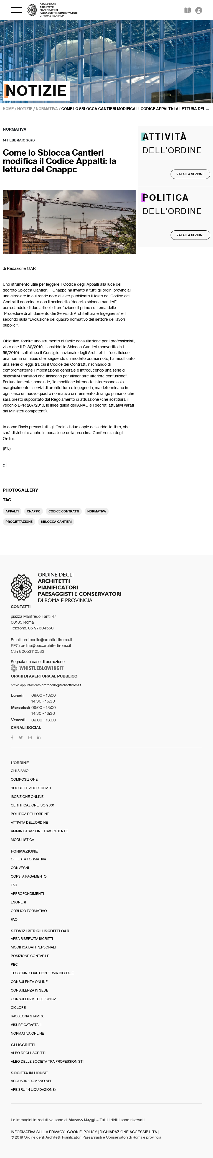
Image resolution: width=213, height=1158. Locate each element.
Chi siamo (20, 771)
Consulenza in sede (29, 990)
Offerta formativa (28, 859)
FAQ (14, 919)
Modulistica (22, 840)
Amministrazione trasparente (39, 831)
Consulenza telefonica (33, 999)
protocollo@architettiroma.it (61, 685)
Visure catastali (26, 1025)
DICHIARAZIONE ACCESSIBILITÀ (128, 1132)
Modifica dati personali (33, 947)
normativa (96, 511)
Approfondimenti (27, 893)
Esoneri (18, 902)
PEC (14, 964)
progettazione (19, 522)
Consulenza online (29, 982)
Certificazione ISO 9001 (32, 805)
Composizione (24, 779)
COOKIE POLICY (82, 1132)
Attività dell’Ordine (29, 822)
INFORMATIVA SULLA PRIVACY (38, 1132)
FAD (14, 885)
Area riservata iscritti (32, 939)
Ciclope (18, 1007)
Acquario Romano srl (31, 1081)
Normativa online (27, 1033)
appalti (12, 511)
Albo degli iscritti (28, 1053)
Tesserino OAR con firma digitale (42, 973)
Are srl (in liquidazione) (33, 1089)
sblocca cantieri (56, 522)
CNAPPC (33, 511)
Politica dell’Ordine (30, 814)
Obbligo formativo (29, 911)
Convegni (20, 868)
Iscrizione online (27, 797)
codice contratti (64, 511)
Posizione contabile (30, 956)
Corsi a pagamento (29, 876)
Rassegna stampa (27, 1016)
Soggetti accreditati (31, 788)
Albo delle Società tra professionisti (47, 1061)
